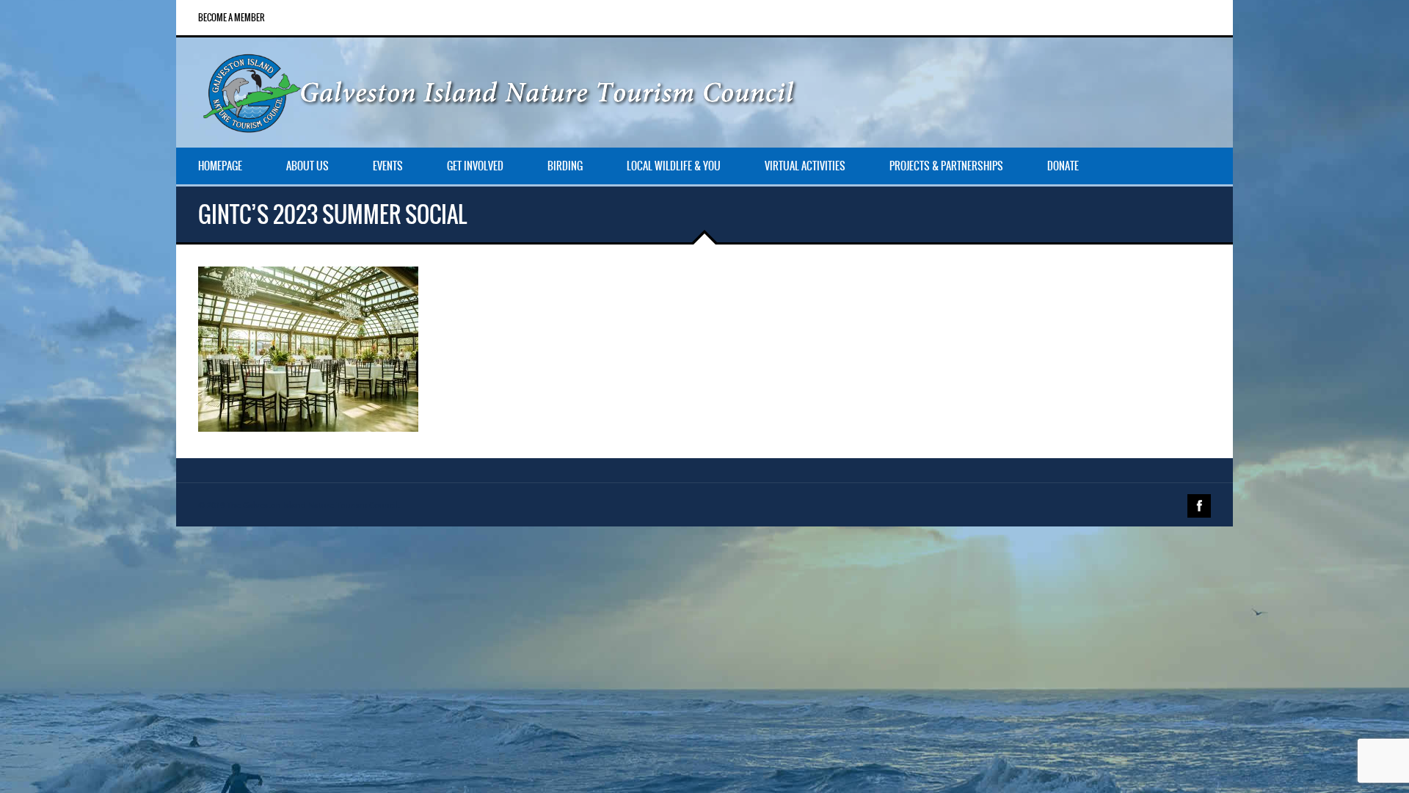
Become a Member (231, 17)
